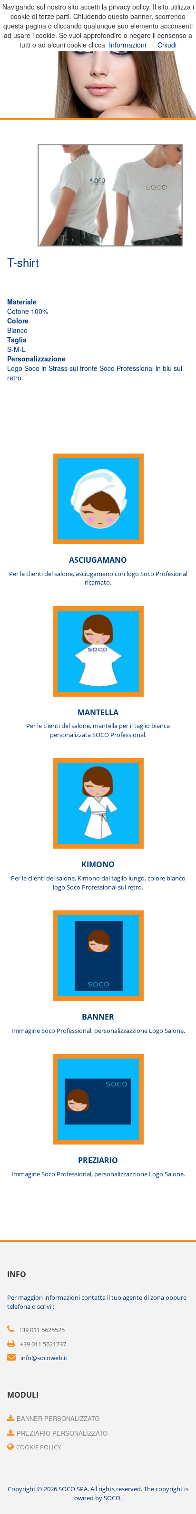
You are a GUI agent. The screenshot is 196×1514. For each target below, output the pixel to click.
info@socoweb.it (44, 1357)
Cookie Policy (38, 1447)
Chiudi (166, 44)
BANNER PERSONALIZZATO (58, 1418)
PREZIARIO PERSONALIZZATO (62, 1433)
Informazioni (127, 44)
